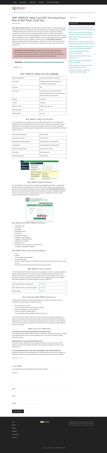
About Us (14, 425)
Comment (15, 372)
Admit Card (20, 358)
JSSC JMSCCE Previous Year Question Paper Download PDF (44, 62)
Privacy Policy (15, 434)
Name (14, 388)
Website (14, 403)
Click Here (42, 284)
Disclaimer (14, 431)
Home (13, 421)
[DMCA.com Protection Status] (44, 422)
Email (14, 396)
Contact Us (14, 437)
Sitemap (14, 428)
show (20, 67)
